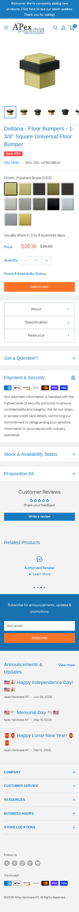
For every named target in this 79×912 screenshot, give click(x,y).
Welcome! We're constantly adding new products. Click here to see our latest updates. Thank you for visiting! (39, 9)
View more (66, 665)
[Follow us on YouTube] (38, 863)
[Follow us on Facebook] (7, 863)
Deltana (11, 162)
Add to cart (39, 286)
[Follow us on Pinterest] (30, 863)
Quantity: (11, 260)
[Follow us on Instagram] (22, 863)
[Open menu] (6, 27)
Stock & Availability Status (25, 273)
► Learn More (39, 574)
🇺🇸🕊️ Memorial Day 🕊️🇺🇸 (31, 712)
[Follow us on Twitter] (14, 863)
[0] (71, 27)
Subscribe (39, 638)
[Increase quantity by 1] (47, 260)
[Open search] (55, 28)
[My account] (63, 28)
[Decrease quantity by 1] (25, 260)
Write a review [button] (39, 516)
